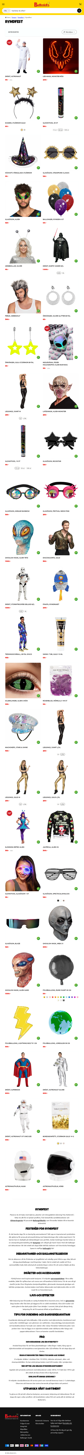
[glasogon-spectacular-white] (61, 900)
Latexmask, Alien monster (54, 411)
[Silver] (24, 129)
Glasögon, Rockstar (52, 461)
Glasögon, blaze (12, 943)
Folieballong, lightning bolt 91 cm (21, 1043)
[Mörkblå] (69, 997)
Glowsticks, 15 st (12, 461)
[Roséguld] (50, 997)
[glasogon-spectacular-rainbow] (63, 900)
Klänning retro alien (14, 847)
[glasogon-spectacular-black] (58, 900)
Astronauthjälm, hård (53, 1186)
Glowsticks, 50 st (50, 123)
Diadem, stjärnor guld (15, 123)
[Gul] (58, 997)
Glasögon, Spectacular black (56, 893)
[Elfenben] (58, 1000)
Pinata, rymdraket (51, 604)
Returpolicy (24, 1432)
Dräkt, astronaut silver (53, 1090)
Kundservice (24, 1421)
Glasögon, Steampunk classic (56, 173)
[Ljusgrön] (61, 997)
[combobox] (46, 10)
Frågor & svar (25, 1423)
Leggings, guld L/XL (51, 797)
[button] (3, 4)
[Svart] (63, 1000)
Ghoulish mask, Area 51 (53, 943)
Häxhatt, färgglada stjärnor (18, 173)
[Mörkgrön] (63, 997)
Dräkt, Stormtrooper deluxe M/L (20, 604)
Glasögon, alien (12, 219)
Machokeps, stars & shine (16, 747)
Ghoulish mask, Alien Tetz (16, 558)
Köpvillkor (23, 1429)
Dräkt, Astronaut (13, 76)
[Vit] (61, 1000)
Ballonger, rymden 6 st (53, 219)
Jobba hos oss (25, 1435)
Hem (8, 17)
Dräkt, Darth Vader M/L (53, 266)
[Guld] (22, 129)
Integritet (23, 1426)
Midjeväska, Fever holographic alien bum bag (55, 363)
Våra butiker (39, 1423)
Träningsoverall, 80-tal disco (18, 654)
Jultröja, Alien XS (51, 847)
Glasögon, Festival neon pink (56, 511)
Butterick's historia (42, 1421)
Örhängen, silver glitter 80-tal (57, 316)
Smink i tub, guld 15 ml (53, 654)
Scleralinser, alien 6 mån (16, 700)
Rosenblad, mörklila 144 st (55, 700)
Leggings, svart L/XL (52, 747)
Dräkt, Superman (12, 1090)
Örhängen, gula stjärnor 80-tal (19, 362)
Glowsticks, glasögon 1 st (17, 893)
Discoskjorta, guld (51, 558)
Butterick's (13, 1453)
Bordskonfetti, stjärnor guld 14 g (58, 1136)
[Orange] (55, 997)
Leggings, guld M (12, 797)
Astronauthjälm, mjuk (15, 1186)
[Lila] (75, 997)
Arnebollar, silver (13, 266)
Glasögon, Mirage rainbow (17, 511)
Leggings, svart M (13, 411)
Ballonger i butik (26, 1438)
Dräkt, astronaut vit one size (18, 1136)
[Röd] (52, 997)
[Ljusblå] (66, 997)
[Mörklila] (72, 997)
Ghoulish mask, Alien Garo (17, 990)
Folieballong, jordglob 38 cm (56, 1043)
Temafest (21, 17)
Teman (14, 17)
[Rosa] (77, 997)
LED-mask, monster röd (53, 76)
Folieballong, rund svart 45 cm (57, 990)
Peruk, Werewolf (12, 316)
